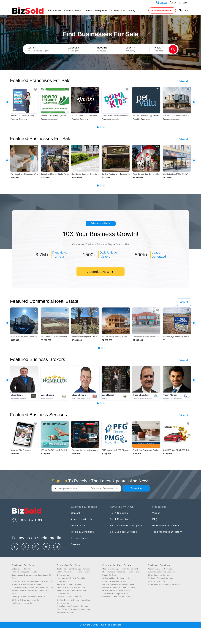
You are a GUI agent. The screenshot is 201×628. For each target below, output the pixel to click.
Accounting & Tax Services (160, 569)
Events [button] (68, 10)
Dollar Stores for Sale (21, 569)
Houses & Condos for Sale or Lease (118, 587)
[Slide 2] (101, 127)
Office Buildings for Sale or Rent (117, 578)
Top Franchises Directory (122, 10)
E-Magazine (101, 10)
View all (183, 81)
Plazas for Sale (109, 575)
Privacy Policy (79, 538)
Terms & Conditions (82, 531)
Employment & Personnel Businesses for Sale (32, 587)
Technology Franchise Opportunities (73, 569)
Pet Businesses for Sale (23, 603)
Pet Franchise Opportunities (70, 584)
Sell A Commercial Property (126, 525)
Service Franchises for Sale (69, 597)
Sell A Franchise (119, 519)
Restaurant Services (157, 581)
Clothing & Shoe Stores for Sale (26, 600)
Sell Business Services (123, 531)
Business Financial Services (161, 578)
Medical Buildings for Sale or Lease (118, 584)
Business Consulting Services (161, 572)
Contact (75, 513)
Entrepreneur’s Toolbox (165, 525)
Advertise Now (98, 271)
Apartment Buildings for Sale (115, 594)
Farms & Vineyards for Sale (24, 572)
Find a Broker (54, 10)
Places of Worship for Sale (114, 581)
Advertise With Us (101, 223)
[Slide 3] (104, 127)
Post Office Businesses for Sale (26, 584)
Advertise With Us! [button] (160, 10)
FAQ (155, 519)
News (78, 10)
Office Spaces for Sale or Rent (116, 590)
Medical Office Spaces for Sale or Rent (120, 569)
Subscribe (136, 488)
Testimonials (78, 525)
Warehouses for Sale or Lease (116, 597)
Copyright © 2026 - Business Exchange (100, 625)
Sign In (182, 10)
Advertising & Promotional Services (164, 584)
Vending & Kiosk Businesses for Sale (28, 597)
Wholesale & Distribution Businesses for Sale (32, 581)
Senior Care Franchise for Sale (71, 587)
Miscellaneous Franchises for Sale (72, 606)
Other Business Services (159, 575)
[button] (77, 49)
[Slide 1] (98, 127)
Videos (156, 513)
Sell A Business (119, 513)
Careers (88, 10)
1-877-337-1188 (29, 520)
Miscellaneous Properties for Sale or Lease (122, 572)
